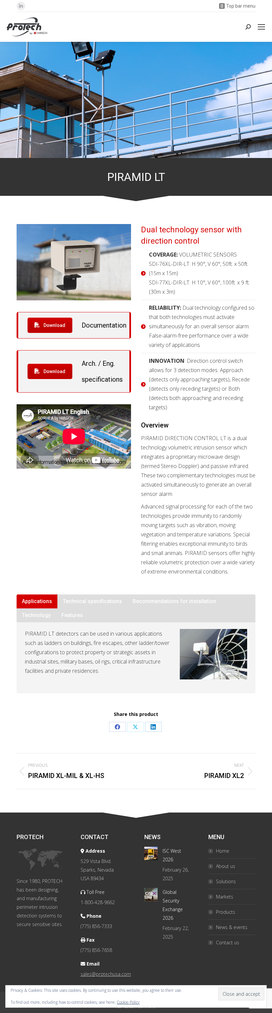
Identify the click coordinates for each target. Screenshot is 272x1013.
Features (72, 615)
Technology (36, 615)
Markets (224, 897)
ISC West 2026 (172, 855)
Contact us (227, 942)
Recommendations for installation (174, 601)
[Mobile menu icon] (261, 27)
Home (222, 851)
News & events (231, 927)
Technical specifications (92, 601)
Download (53, 325)
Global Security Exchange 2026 (173, 905)
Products (225, 912)
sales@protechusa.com (106, 974)
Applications (37, 601)
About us (225, 866)
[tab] (37, 601)
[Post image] (151, 853)
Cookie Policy (128, 1002)
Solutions (226, 881)
